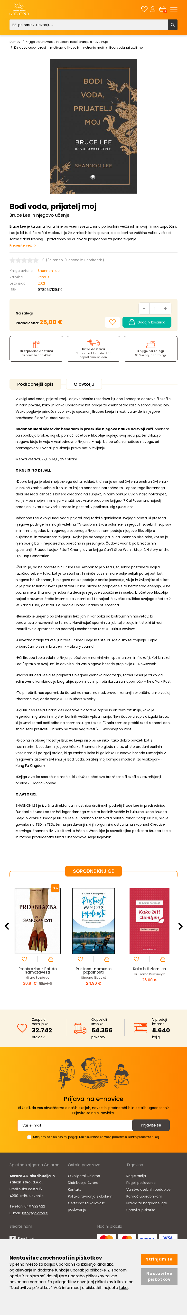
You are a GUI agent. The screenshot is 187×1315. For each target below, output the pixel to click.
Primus (43, 277)
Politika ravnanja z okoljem (90, 1196)
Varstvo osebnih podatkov (148, 1189)
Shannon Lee (49, 270)
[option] (37, 939)
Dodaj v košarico (151, 322)
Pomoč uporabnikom (144, 1196)
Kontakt (74, 1189)
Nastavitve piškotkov (159, 1276)
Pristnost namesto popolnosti (38, 970)
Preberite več (20, 245)
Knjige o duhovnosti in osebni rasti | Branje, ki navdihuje (67, 42)
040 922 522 (34, 1206)
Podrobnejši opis (35, 384)
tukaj (123, 1287)
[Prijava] (152, 9)
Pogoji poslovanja (141, 1182)
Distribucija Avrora (83, 1182)
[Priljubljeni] (144, 9)
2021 (41, 283)
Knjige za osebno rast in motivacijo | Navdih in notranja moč (59, 47)
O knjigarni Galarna (84, 1175)
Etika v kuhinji (149, 968)
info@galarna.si (35, 1213)
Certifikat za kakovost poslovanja (86, 1206)
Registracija (136, 1175)
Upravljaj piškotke (140, 1210)
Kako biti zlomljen (93, 968)
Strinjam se (159, 1259)
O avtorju (84, 384)
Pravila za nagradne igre (146, 1203)
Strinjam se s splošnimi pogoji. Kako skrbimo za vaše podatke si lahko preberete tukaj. (96, 1137)
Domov (14, 42)
